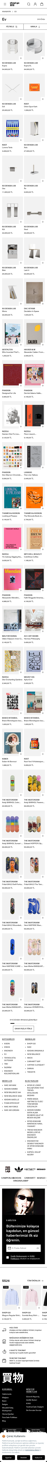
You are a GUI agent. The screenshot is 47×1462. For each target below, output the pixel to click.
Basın (4, 1401)
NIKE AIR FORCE (11, 1107)
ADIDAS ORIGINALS (35, 1051)
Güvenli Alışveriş (32, 1397)
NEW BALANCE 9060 (13, 1096)
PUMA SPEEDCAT (11, 1103)
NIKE (29, 1047)
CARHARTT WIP (33, 1061)
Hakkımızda (6, 1394)
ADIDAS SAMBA (11, 1089)
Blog (4, 1421)
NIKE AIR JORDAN (11, 1110)
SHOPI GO (31, 1044)
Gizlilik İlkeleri (31, 1400)
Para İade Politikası (9, 1417)
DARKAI (30, 1068)
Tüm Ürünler (33, 1281)
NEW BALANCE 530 (12, 1092)
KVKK (28, 1403)
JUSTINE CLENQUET (36, 1065)
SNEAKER (8, 1051)
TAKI (6, 1064)
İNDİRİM (7, 1067)
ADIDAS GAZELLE (11, 1099)
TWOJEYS (31, 1072)
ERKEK (7, 1047)
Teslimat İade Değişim (35, 1407)
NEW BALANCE (33, 1054)
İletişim (5, 1404)
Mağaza (5, 1397)
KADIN (7, 1044)
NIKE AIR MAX (10, 1085)
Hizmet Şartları (8, 1414)
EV (5, 1054)
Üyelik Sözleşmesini (19, 1256)
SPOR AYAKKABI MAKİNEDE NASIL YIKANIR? (35, 1123)
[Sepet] (42, 4)
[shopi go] (14, 4)
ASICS (30, 1058)
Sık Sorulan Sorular (34, 1410)
